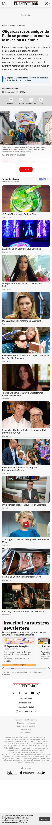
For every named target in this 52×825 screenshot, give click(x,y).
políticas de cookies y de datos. (16, 822)
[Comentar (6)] (31, 100)
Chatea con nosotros (27, 711)
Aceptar (44, 819)
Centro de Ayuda (26, 729)
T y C (25, 672)
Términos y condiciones (26, 723)
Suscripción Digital (26, 707)
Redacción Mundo (10, 89)
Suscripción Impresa (26, 703)
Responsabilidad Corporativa (26, 720)
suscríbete (20, 659)
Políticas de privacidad (26, 726)
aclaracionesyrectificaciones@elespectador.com (26, 752)
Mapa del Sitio (26, 698)
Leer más (26, 169)
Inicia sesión (9, 659)
